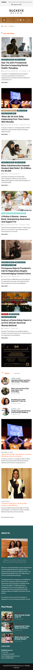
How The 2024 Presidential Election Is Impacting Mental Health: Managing (14, 65)
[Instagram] (23, 20)
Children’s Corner (7, 213)
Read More (4, 82)
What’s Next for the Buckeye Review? (22, 638)
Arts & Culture (19, 613)
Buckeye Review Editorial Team (10, 71)
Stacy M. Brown (7, 276)
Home (5, 26)
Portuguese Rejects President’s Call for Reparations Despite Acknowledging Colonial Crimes (16, 271)
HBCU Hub (4, 314)
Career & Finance (16, 378)
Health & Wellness (20, 213)
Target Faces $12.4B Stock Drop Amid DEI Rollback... (21, 411)
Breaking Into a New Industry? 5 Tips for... (19, 400)
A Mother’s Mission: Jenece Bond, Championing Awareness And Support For (15, 219)
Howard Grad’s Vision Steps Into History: (22, 627)
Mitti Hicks (5, 173)
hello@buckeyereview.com (12, 656)
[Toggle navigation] (4, 20)
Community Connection (8, 110)
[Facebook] (17, 20)
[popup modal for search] (29, 20)
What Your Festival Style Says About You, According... (20, 390)
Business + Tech (15, 409)
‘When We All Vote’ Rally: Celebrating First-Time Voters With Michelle (15, 119)
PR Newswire (6, 328)
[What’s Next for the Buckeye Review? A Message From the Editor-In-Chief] (7, 638)
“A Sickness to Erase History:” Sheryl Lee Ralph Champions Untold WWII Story (14, 504)
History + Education (8, 59)
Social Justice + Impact (8, 113)
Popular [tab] (17, 373)
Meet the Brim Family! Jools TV (22, 616)
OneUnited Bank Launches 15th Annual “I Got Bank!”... (20, 381)
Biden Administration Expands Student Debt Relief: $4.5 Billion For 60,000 (16, 168)
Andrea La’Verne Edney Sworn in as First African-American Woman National (16, 323)
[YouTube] (20, 20)
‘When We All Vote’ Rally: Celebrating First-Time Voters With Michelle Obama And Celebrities (16, 455)
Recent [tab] (7, 373)
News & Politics (20, 59)
